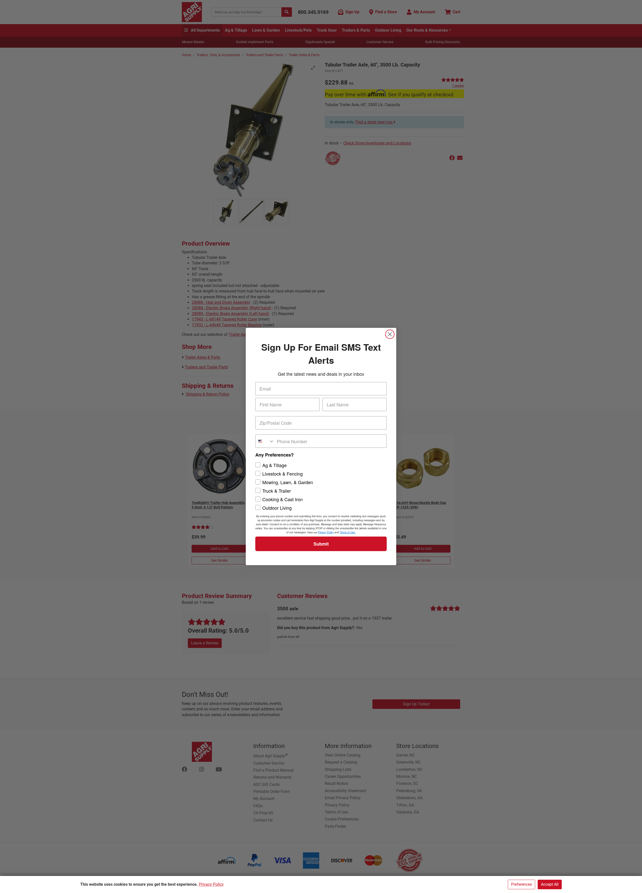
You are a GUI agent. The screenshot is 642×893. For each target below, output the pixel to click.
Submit (321, 544)
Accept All (549, 884)
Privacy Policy (211, 884)
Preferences (521, 884)
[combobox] (265, 441)
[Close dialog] (389, 334)
